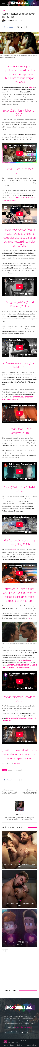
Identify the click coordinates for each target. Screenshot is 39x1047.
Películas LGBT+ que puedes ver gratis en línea (19, 865)
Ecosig (29, 618)
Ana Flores (11, 20)
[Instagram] (11, 1032)
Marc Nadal (17, 763)
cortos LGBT (11, 770)
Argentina (13, 549)
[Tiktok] (28, 1032)
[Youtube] (22, 1032)
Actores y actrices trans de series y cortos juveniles (9, 793)
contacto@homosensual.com (23, 1027)
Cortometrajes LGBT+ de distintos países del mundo (19, 904)
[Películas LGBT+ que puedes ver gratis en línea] (19, 850)
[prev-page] (3, 950)
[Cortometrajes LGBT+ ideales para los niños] (19, 928)
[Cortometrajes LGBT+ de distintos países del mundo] (19, 889)
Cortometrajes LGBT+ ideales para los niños (19, 943)
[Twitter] (17, 1032)
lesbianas (31, 87)
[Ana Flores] (3, 20)
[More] (27, 27)
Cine (3, 10)
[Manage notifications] (5, 1041)
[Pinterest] (33, 1032)
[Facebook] (6, 1032)
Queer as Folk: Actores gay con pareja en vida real (29, 793)
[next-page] (6, 950)
